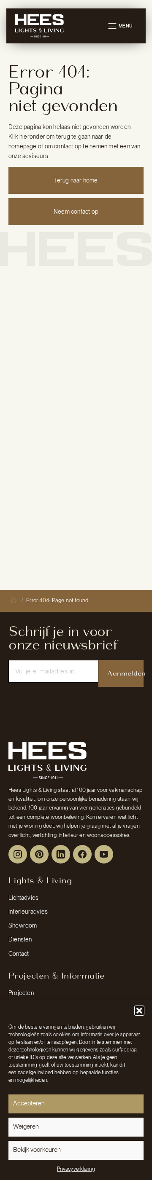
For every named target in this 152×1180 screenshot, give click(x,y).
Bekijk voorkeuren (37, 1149)
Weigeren (26, 1126)
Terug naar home (76, 180)
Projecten (21, 993)
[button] (139, 1010)
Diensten (20, 939)
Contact (18, 953)
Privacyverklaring (76, 1169)
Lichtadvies (23, 897)
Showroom (22, 925)
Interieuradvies (28, 911)
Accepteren (29, 1103)
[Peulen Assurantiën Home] (47, 760)
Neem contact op (76, 211)
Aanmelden (125, 673)
